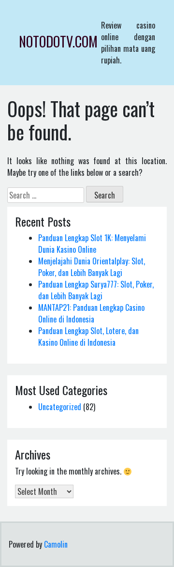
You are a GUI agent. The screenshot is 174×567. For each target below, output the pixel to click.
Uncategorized (59, 407)
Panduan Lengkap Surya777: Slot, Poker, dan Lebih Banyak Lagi (96, 290)
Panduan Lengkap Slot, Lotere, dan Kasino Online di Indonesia (88, 336)
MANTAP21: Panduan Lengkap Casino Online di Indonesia (91, 313)
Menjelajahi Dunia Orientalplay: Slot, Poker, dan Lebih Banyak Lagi (91, 266)
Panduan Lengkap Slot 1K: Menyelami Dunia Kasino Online (92, 243)
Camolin (56, 544)
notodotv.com (58, 41)
